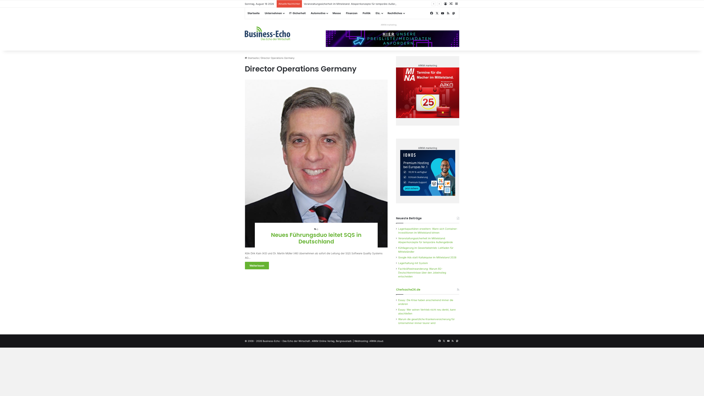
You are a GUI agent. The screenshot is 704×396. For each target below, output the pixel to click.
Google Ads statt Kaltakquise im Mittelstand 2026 (427, 257)
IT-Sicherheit (297, 13)
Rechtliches (395, 13)
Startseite (253, 13)
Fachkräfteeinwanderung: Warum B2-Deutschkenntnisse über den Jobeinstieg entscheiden (422, 272)
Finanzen (352, 13)
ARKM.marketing (389, 24)
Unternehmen (273, 13)
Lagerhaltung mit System (413, 263)
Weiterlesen (257, 265)
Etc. (378, 13)
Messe (337, 13)
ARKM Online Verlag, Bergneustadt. (332, 341)
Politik (367, 13)
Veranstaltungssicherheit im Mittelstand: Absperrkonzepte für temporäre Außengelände (354, 3)
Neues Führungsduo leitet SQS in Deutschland (316, 238)
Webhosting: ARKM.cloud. (369, 341)
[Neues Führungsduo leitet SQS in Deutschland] (316, 163)
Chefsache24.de (408, 290)
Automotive (318, 13)
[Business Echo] (267, 33)
